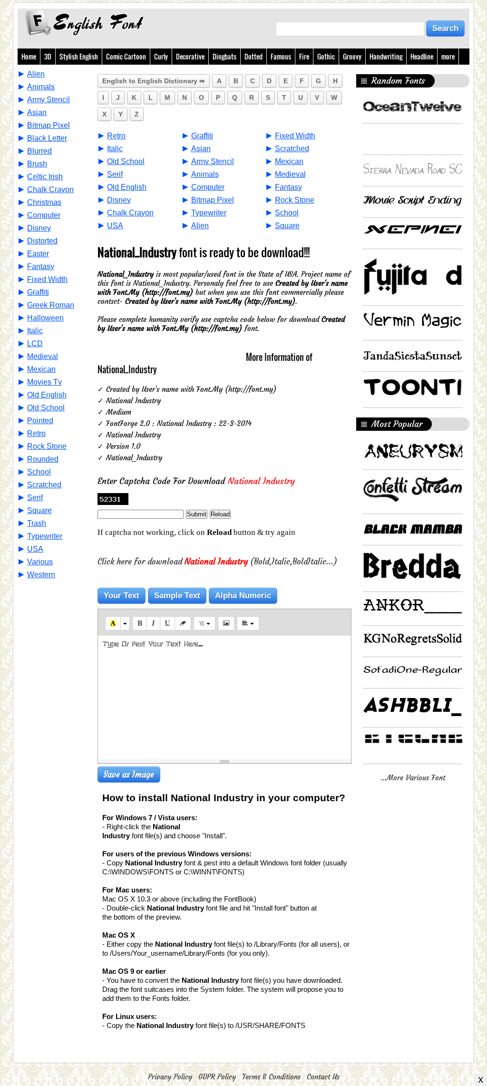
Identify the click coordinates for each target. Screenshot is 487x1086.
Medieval (42, 356)
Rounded (42, 459)
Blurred (39, 151)
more (448, 56)
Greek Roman (50, 305)
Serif (35, 498)
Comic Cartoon (126, 56)
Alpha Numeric (243, 595)
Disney (39, 228)
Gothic (326, 56)
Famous (281, 56)
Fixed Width (47, 279)
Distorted (42, 241)
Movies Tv (44, 382)
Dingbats (224, 56)
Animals (41, 87)
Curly (161, 56)
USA (35, 549)
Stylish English (78, 56)
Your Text (121, 595)
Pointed (40, 421)
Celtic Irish (45, 177)
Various (40, 562)
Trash (36, 523)
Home (28, 56)
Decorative (190, 56)
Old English (47, 395)
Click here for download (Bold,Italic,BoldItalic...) (217, 561)
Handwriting (386, 56)
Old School (46, 408)
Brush (37, 164)
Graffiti (38, 292)
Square (39, 510)
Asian (37, 112)
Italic (35, 331)
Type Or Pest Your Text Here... (153, 644)
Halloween (45, 318)
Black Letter (47, 138)
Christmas (44, 202)
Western (41, 575)
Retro (36, 433)
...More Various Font (413, 777)
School (39, 472)
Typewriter (44, 536)
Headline (421, 56)
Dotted (253, 56)
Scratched (44, 485)
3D (47, 56)
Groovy (352, 56)
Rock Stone (47, 446)
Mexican (41, 369)
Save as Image (129, 774)
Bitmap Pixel (48, 125)
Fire (304, 56)
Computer (43, 215)
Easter (38, 254)
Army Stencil (48, 100)
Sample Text (177, 595)
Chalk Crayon (50, 189)
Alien (36, 74)
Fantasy (40, 266)
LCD (35, 343)
